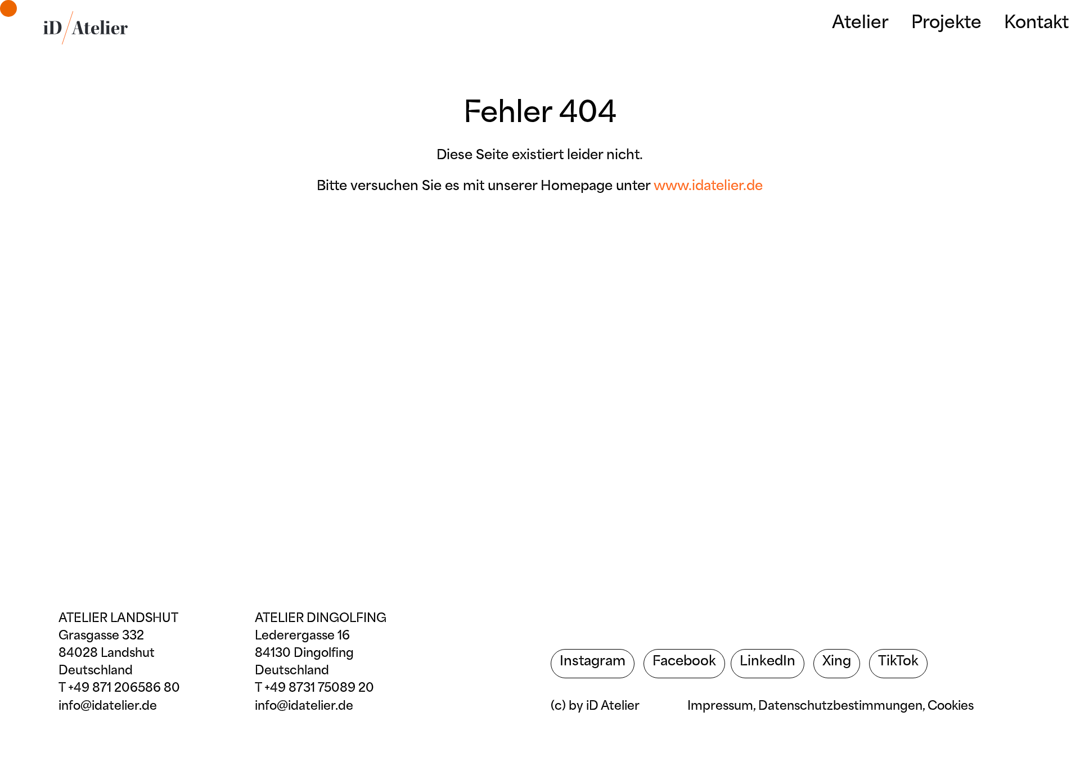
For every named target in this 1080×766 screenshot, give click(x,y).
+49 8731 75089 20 (319, 689)
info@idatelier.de (107, 707)
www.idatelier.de (708, 187)
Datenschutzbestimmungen (840, 707)
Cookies (951, 707)
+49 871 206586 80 (124, 689)
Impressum (720, 707)
